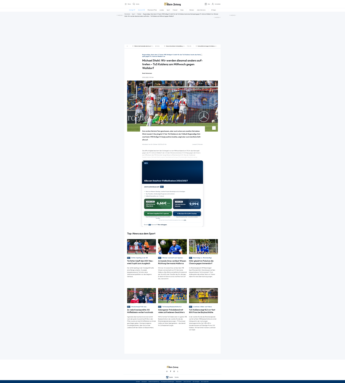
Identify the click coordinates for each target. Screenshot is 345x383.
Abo (209, 4)
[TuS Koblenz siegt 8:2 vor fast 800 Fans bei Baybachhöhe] (203, 295)
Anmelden (218, 4)
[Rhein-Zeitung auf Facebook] (170, 371)
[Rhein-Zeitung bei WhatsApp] (167, 371)
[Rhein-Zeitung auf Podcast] (178, 371)
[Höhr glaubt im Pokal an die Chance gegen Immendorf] (203, 246)
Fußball (139, 14)
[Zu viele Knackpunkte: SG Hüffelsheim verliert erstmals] (141, 295)
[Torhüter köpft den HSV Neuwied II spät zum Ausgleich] (141, 246)
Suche (137, 4)
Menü (129, 4)
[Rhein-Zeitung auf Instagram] (174, 371)
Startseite (127, 14)
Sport (133, 14)
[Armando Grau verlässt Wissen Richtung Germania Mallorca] (172, 246)
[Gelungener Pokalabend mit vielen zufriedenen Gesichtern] (172, 295)
